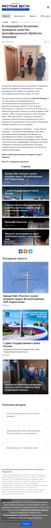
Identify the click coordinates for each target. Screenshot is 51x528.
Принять (26, 524)
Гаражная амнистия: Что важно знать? (22, 448)
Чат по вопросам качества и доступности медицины (23, 414)
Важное (33, 16)
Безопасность (19, 16)
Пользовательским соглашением (16, 515)
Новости (6, 16)
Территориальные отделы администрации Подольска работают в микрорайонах (23, 432)
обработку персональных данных (34, 510)
